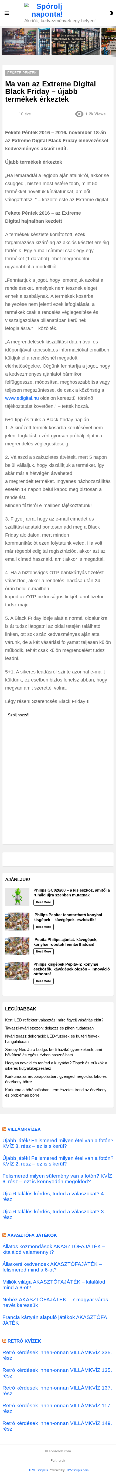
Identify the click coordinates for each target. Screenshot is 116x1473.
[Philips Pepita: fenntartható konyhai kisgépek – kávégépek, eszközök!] (17, 921)
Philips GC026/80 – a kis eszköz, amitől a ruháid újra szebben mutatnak (71, 892)
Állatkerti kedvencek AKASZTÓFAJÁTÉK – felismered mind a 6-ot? (52, 1267)
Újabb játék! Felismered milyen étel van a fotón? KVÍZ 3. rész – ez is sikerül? (58, 1143)
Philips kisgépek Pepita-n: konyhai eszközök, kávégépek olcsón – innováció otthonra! (71, 969)
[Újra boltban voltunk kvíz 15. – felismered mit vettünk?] (26, 41)
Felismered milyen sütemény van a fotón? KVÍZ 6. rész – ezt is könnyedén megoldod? (57, 1178)
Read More (43, 902)
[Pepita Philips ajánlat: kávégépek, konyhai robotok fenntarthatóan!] (17, 946)
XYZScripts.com (77, 1470)
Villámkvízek (24, 1129)
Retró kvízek (24, 1341)
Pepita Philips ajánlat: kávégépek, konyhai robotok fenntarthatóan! (65, 942)
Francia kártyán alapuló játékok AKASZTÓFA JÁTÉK (54, 1320)
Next (113, 41)
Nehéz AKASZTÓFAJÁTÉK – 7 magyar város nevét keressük (55, 1302)
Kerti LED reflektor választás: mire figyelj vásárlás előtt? (54, 1020)
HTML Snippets (38, 1470)
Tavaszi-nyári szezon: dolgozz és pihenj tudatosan (49, 1028)
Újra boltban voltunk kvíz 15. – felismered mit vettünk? (24, 49)
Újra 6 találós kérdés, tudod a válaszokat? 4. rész (53, 1196)
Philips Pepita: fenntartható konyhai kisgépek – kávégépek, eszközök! (67, 917)
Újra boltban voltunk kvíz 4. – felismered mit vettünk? (73, 49)
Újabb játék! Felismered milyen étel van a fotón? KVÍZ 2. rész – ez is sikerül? (58, 1161)
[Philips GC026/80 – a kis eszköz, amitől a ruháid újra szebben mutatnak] (17, 897)
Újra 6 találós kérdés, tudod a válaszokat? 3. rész (53, 1214)
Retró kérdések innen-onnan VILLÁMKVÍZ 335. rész (57, 1355)
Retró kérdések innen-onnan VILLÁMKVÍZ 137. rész (57, 1390)
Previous (2, 41)
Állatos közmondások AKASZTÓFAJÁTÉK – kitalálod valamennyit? (53, 1249)
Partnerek (58, 1461)
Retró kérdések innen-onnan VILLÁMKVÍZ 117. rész (57, 1408)
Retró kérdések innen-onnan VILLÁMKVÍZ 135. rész (57, 1373)
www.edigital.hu (22, 398)
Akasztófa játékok (32, 1235)
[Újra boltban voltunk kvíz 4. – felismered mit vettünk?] (76, 41)
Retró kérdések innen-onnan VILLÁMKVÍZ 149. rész (57, 1426)
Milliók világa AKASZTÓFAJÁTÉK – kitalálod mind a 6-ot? (53, 1284)
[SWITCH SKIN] (111, 13)
